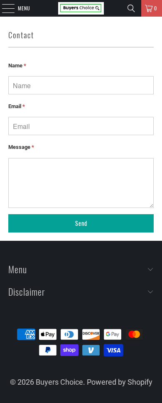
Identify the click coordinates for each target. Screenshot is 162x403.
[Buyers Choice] (81, 8)
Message (21, 147)
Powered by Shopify (119, 382)
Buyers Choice (59, 382)
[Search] (131, 8)
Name (17, 65)
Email (16, 106)
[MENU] (3, 8)
